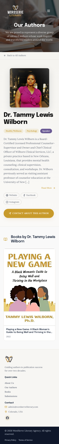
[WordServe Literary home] (15, 11)
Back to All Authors (16, 55)
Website (13, 195)
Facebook (31, 195)
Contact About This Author (30, 213)
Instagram (14, 202)
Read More (46, 188)
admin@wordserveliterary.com (23, 407)
